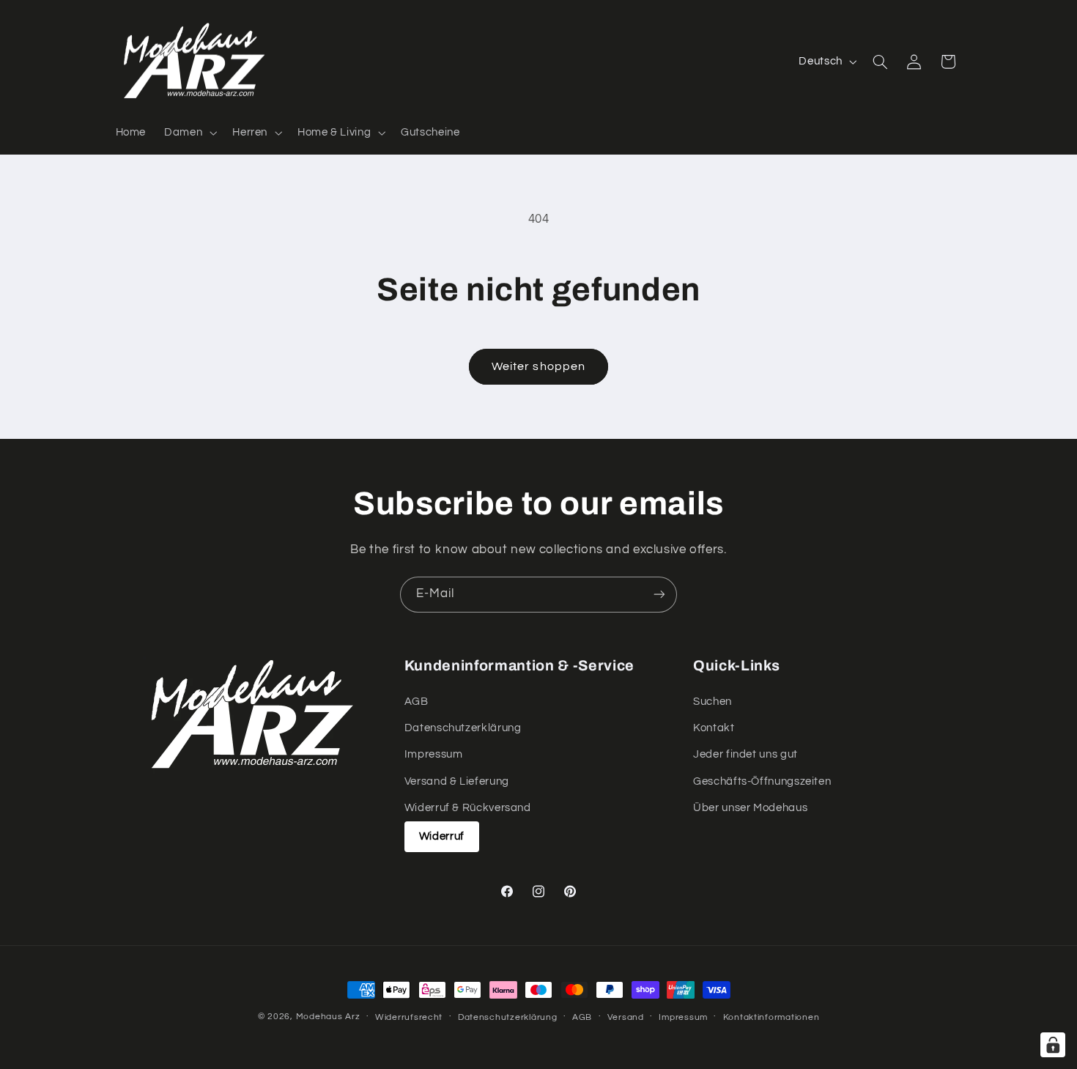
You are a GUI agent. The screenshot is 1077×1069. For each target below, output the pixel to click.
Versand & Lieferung (456, 781)
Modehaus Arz (328, 1017)
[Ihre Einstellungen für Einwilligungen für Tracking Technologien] (1052, 1044)
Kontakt (713, 727)
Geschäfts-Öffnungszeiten (762, 781)
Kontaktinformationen (771, 1017)
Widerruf (442, 836)
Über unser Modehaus (750, 807)
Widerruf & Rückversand (467, 807)
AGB (416, 701)
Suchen (712, 701)
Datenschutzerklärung (463, 727)
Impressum (433, 754)
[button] (189, 132)
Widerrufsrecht (409, 1017)
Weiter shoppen (538, 366)
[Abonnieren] (659, 595)
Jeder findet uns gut (745, 754)
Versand (625, 1017)
